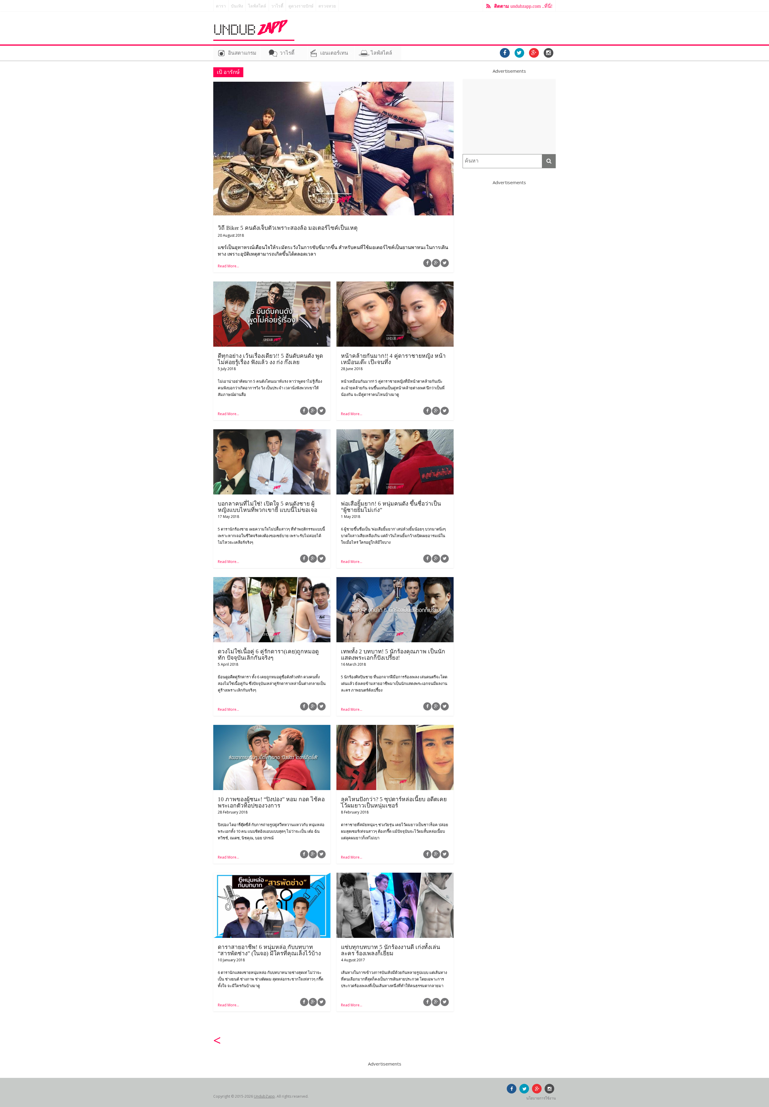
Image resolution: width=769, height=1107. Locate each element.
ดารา (221, 6)
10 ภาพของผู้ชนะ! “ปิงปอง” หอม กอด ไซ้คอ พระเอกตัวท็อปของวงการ (271, 802)
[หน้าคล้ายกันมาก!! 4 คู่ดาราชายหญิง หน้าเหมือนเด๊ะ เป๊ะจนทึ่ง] (395, 285)
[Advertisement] (509, 116)
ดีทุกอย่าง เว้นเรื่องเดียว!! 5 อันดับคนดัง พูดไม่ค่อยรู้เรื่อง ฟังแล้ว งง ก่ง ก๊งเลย (270, 359)
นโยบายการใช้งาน (541, 1098)
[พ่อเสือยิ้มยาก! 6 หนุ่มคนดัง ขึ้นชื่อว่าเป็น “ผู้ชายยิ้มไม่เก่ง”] (395, 433)
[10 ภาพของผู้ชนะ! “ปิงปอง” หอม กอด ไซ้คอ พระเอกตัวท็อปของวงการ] (271, 728)
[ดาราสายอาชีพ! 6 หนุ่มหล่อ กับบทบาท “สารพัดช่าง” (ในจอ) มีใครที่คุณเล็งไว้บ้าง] (271, 876)
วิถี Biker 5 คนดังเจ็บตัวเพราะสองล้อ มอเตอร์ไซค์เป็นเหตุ (287, 228)
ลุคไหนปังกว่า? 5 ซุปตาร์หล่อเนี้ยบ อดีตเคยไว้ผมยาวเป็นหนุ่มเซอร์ (394, 802)
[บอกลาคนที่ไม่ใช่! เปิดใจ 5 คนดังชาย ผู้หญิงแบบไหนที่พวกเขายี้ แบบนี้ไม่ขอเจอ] (271, 433)
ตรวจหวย (327, 6)
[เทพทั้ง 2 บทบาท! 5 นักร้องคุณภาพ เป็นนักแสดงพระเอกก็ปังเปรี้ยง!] (395, 580)
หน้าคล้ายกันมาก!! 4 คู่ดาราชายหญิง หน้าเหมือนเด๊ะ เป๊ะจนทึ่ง (393, 359)
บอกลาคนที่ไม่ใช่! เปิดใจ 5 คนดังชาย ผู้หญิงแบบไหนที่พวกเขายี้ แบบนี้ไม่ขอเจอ (267, 506)
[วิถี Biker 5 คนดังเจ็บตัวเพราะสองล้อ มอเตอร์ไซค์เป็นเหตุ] (333, 85)
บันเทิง (237, 6)
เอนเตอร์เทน (334, 53)
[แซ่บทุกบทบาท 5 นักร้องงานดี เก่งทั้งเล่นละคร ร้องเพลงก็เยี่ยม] (395, 876)
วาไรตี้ (277, 6)
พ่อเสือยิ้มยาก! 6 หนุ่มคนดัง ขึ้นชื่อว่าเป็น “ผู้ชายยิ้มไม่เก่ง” (391, 506)
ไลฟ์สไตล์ (257, 6)
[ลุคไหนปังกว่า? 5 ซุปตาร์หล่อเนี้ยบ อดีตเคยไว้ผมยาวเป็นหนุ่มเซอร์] (395, 728)
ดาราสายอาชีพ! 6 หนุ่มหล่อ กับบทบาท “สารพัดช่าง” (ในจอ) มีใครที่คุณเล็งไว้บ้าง (269, 950)
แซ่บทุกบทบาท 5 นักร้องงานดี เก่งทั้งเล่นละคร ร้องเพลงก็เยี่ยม (390, 950)
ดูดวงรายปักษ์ (300, 6)
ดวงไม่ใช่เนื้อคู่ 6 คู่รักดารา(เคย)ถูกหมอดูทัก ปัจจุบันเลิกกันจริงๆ (268, 654)
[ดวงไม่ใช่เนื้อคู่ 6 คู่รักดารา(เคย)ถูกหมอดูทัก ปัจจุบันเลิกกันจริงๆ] (271, 580)
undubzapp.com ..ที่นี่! (523, 6)
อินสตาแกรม (242, 53)
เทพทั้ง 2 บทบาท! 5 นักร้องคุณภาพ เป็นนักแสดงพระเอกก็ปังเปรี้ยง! (393, 654)
